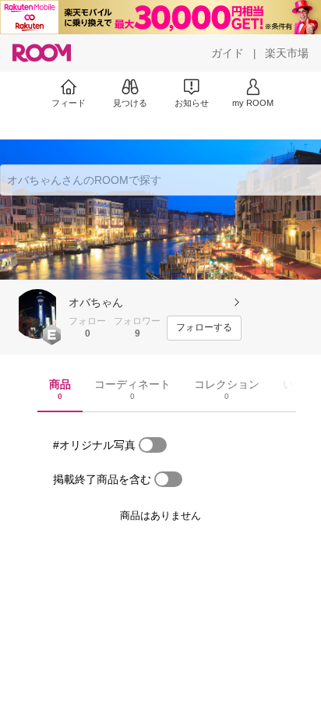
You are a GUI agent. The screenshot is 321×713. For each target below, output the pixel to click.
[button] (37, 314)
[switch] (153, 445)
